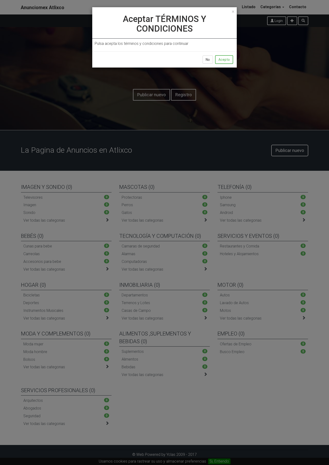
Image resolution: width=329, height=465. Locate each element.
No (208, 60)
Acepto (224, 60)
